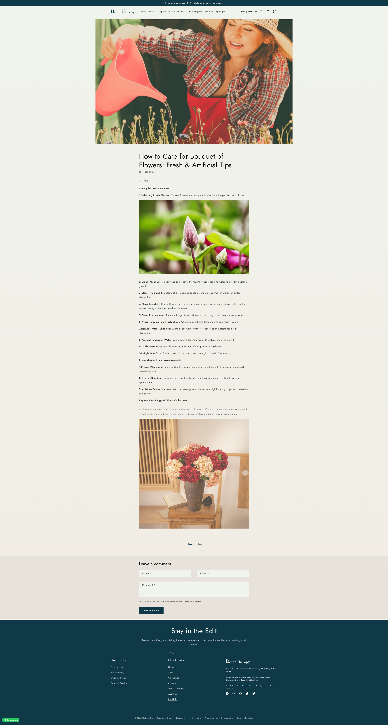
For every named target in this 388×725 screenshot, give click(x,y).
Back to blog (196, 544)
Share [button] (145, 180)
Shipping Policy (118, 677)
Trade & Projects (176, 688)
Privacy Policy (117, 667)
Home (171, 667)
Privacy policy (196, 718)
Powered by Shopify (165, 718)
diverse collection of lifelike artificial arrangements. (199, 409)
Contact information (245, 718)
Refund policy (181, 718)
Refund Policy (117, 672)
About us (172, 693)
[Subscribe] (217, 653)
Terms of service (211, 718)
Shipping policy (227, 718)
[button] (163, 11)
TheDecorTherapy (149, 718)
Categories (173, 677)
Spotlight (172, 699)
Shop (170, 672)
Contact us (173, 683)
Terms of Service (119, 683)
